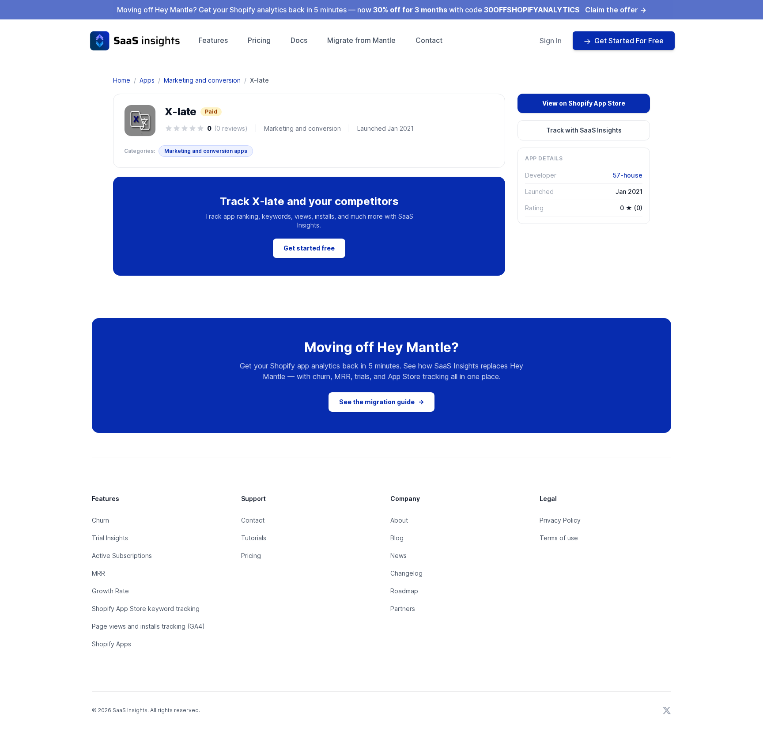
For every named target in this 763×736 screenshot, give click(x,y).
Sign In (551, 40)
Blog (397, 538)
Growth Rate (110, 591)
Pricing (259, 40)
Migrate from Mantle (361, 40)
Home (121, 80)
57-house (627, 175)
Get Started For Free (629, 40)
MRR (98, 573)
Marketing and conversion (202, 80)
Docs (299, 40)
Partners (402, 608)
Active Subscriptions (122, 555)
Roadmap (404, 591)
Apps (147, 80)
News (398, 555)
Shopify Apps (111, 644)
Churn (100, 520)
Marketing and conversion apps (205, 151)
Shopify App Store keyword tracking (146, 608)
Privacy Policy (560, 520)
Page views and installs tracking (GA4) (148, 626)
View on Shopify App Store (583, 103)
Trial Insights (110, 538)
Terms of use (559, 538)
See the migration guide (381, 402)
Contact (428, 40)
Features (213, 40)
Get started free (309, 248)
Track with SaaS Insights (584, 130)
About (399, 520)
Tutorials (253, 538)
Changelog (406, 573)
